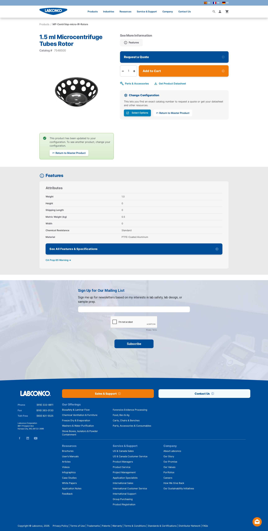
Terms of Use (77, 525)
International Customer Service (130, 488)
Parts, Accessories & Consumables (132, 425)
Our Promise (170, 461)
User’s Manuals (70, 456)
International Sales (123, 483)
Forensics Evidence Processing (130, 409)
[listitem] (131, 42)
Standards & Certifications (162, 525)
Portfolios (168, 472)
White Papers (69, 483)
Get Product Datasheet (172, 83)
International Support (124, 493)
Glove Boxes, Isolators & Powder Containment (80, 433)
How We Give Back (173, 483)
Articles (66, 461)
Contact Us (184, 11)
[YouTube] (36, 438)
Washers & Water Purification (78, 425)
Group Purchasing (123, 499)
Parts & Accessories (137, 83)
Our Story (168, 456)
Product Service (121, 467)
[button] (220, 11)
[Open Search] (214, 12)
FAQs (205, 525)
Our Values (169, 467)
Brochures (68, 450)
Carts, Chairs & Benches (126, 420)
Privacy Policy (60, 525)
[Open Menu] (5, 10)
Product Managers (123, 461)
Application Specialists (125, 477)
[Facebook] (19, 438)
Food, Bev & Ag (121, 415)
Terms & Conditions (135, 525)
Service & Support (147, 11)
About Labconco (172, 450)
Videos (66, 467)
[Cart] (227, 12)
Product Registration (124, 504)
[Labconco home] (35, 394)
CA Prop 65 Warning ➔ (58, 260)
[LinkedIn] (27, 438)
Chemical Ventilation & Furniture (79, 415)
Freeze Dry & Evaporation (76, 420)
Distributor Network (189, 525)
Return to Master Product (71, 152)
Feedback (67, 493)
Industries (108, 11)
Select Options (140, 112)
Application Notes (71, 488)
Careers (167, 477)
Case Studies (69, 477)
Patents (106, 525)
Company (167, 11)
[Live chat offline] (257, 525)
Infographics (69, 472)
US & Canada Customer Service (130, 456)
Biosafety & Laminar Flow (76, 409)
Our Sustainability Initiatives (178, 488)
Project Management (124, 472)
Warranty (117, 525)
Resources (125, 11)
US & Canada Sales (123, 450)
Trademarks (93, 525)
